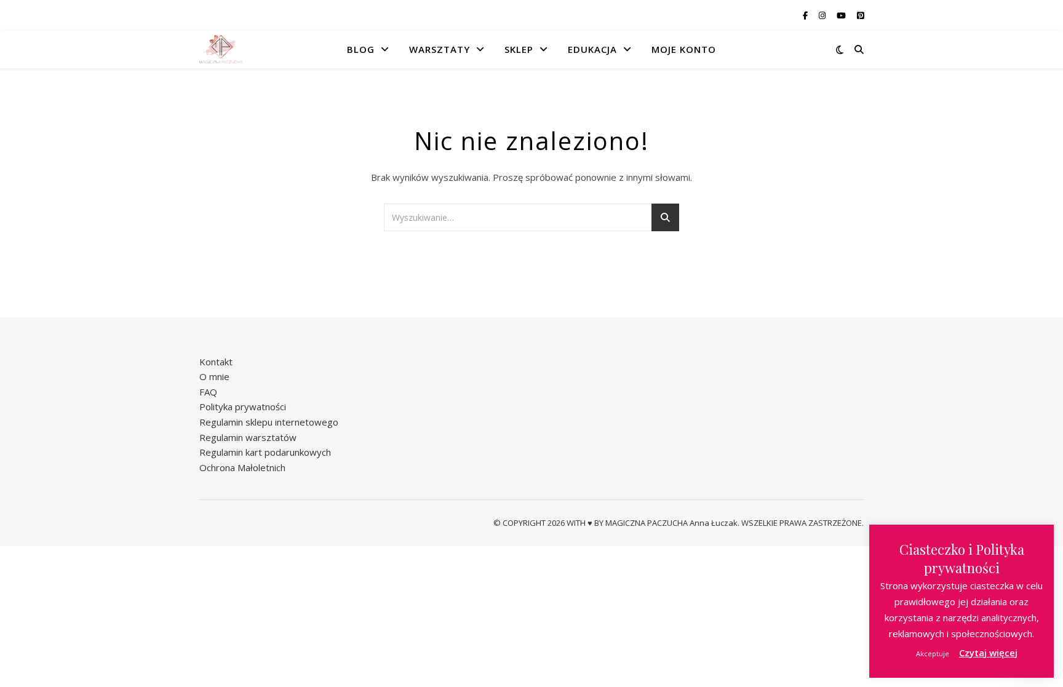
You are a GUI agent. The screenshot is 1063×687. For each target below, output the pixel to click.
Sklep (518, 49)
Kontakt (216, 361)
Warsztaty (439, 49)
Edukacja (592, 49)
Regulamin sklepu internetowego (268, 422)
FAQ (208, 392)
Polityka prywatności (242, 406)
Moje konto (683, 49)
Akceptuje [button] (932, 653)
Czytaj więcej (988, 652)
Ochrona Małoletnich (242, 467)
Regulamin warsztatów (248, 437)
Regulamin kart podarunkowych (265, 452)
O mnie (214, 376)
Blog (361, 49)
